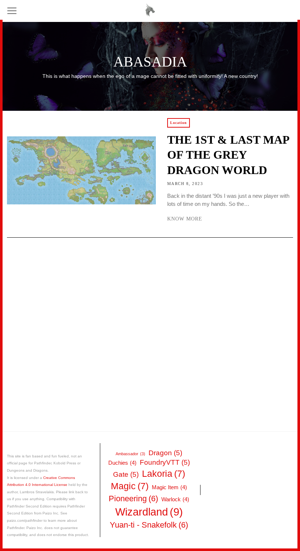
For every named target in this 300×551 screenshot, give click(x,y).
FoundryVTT (165, 462)
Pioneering (133, 498)
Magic (130, 486)
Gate (126, 474)
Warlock (175, 499)
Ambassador (130, 454)
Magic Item (169, 487)
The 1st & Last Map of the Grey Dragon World (228, 155)
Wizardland (149, 512)
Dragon (165, 453)
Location (178, 123)
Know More (184, 219)
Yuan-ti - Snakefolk (149, 524)
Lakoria (163, 474)
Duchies (122, 463)
